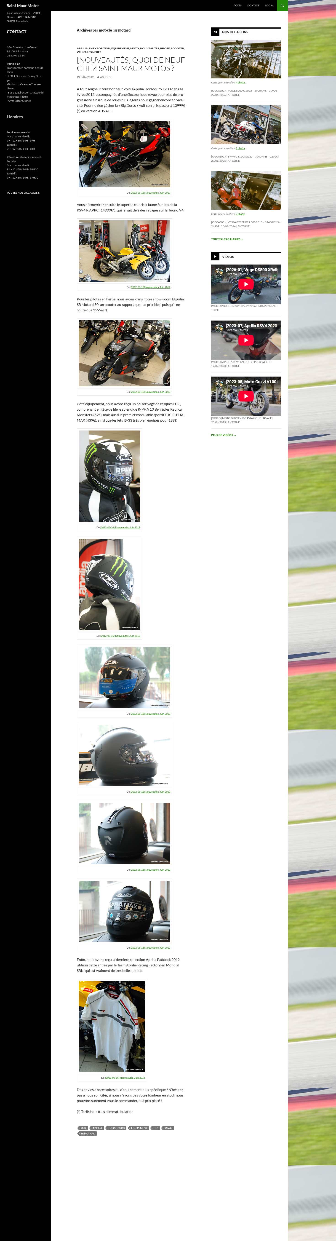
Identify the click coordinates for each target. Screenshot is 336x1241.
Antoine (106, 77)
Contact (253, 5)
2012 (83, 1127)
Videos (228, 257)
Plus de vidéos (223, 435)
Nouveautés (149, 48)
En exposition (99, 48)
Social (269, 5)
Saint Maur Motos (23, 5)
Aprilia (82, 48)
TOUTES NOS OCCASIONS (23, 192)
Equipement (120, 48)
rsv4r (168, 1127)
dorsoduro (117, 1127)
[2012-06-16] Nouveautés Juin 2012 (150, 192)
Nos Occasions (235, 32)
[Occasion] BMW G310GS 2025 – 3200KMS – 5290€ (244, 156)
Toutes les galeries (227, 239)
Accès (238, 5)
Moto (134, 48)
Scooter (177, 48)
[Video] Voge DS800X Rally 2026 (233, 306)
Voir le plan (13, 63)
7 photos (240, 82)
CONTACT (17, 31)
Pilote (165, 48)
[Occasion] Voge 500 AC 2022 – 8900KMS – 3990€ (244, 90)
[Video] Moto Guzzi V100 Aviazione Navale (241, 418)
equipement (139, 1127)
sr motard (88, 1133)
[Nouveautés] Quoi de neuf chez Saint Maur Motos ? (131, 64)
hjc (156, 1127)
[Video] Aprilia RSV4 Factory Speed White (240, 362)
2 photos (240, 148)
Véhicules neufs (89, 52)
